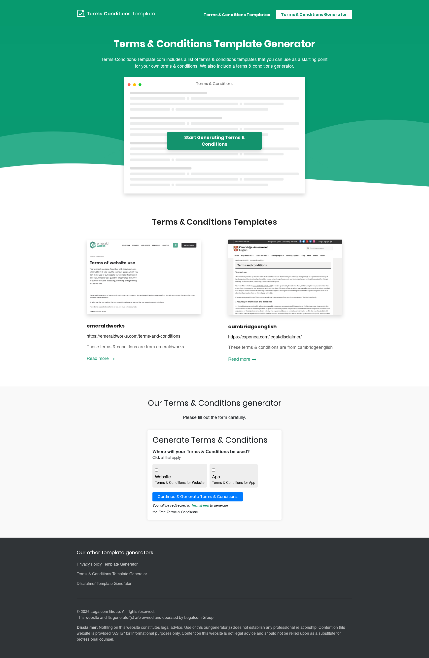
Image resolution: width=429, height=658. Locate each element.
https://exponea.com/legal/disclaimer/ (265, 336)
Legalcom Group (199, 617)
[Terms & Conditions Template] (116, 13)
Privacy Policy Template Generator (107, 564)
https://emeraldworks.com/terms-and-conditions (133, 335)
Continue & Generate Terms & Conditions (198, 496)
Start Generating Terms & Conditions (214, 140)
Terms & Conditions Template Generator (112, 573)
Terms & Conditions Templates (237, 15)
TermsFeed (200, 505)
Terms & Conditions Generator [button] (314, 14)
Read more (98, 358)
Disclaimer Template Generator (104, 583)
